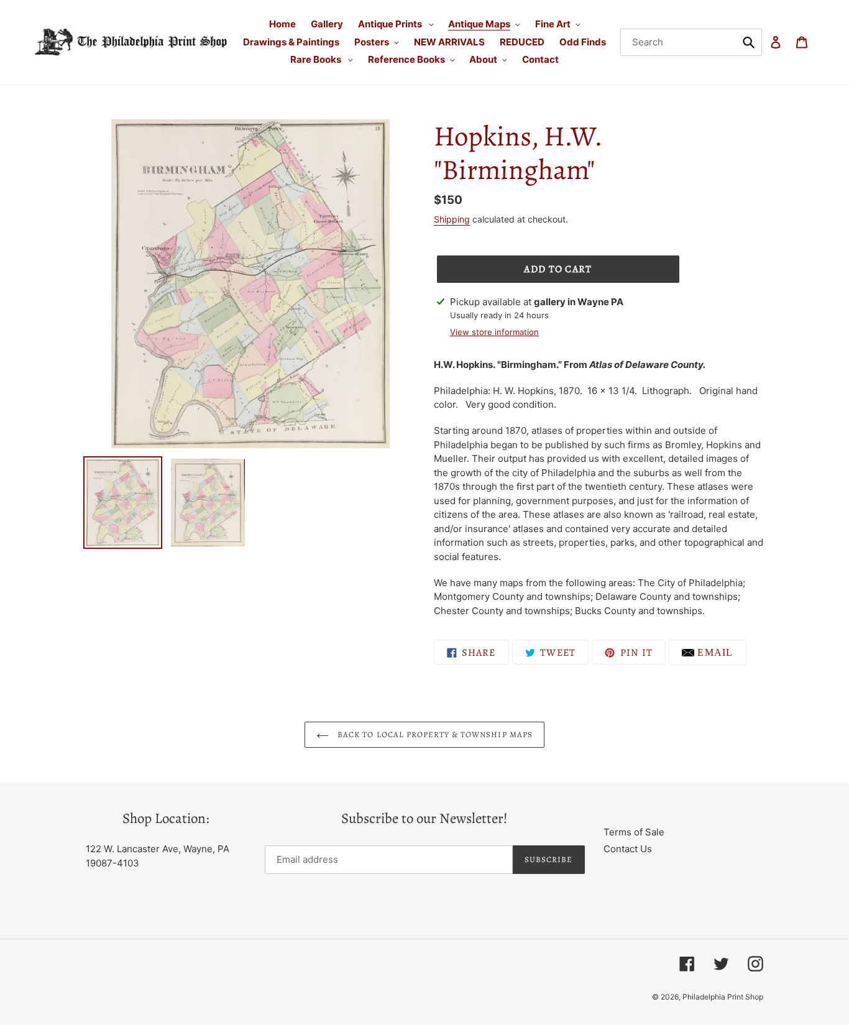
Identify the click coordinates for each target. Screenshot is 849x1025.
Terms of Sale (633, 832)
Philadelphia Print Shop (722, 996)
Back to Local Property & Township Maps (434, 734)
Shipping (452, 219)
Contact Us (627, 849)
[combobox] (691, 42)
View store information (494, 332)
